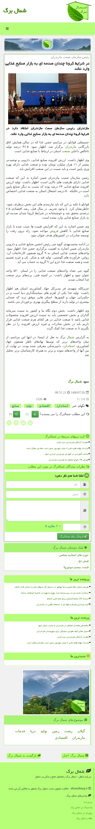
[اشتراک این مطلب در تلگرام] (23, 422)
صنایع (15, 406)
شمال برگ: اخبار (74, 755)
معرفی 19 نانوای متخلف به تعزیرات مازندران (68, 460)
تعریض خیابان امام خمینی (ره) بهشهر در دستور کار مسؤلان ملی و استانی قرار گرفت (51, 587)
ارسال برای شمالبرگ (72, 536)
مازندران (70, 146)
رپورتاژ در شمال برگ (82, 813)
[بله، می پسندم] (35, 414)
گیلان (81, 731)
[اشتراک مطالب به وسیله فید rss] (30, 422)
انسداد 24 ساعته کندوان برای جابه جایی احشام (68, 598)
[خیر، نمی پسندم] (16, 414)
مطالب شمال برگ (84, 818)
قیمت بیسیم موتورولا (76, 567)
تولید (29, 406)
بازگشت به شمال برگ (23, 755)
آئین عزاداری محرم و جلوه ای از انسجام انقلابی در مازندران (62, 604)
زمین (55, 731)
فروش (54, 231)
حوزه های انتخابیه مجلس (74, 555)
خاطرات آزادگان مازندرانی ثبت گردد (72, 442)
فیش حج (83, 561)
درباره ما (88, 802)
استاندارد (69, 346)
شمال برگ (15, 10)
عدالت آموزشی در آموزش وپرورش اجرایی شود (66, 454)
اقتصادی (44, 406)
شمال (70, 337)
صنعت (66, 151)
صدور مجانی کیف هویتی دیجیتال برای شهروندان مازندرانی (63, 631)
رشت (68, 731)
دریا (33, 731)
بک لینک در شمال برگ (81, 807)
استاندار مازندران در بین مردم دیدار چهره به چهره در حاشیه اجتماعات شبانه (55, 593)
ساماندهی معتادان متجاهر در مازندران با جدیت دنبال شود (63, 625)
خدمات (20, 731)
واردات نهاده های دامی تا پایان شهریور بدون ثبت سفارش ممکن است (57, 448)
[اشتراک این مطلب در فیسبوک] (16, 422)
